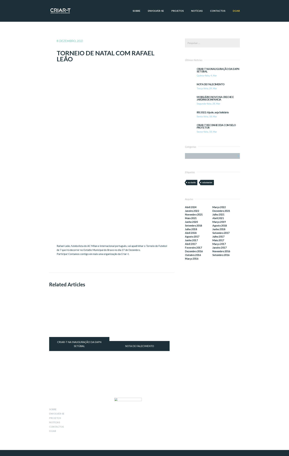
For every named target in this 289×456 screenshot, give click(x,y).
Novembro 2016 (221, 251)
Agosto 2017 (192, 236)
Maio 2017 (218, 240)
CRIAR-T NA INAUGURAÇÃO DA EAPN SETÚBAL (218, 70)
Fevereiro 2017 (193, 247)
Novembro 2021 (194, 214)
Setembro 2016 (220, 254)
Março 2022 (219, 207)
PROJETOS (177, 10)
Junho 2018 (218, 229)
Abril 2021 (218, 218)
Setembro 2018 (193, 225)
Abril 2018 (190, 232)
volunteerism (207, 182)
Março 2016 (191, 258)
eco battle (192, 182)
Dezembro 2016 (194, 251)
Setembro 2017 (220, 232)
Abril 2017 (190, 243)
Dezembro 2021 (221, 210)
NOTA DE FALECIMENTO (210, 84)
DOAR (236, 10)
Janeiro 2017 (219, 247)
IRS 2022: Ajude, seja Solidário (213, 112)
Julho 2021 (218, 214)
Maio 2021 (191, 218)
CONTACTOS (217, 10)
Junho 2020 (191, 221)
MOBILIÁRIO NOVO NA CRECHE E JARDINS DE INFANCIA (215, 98)
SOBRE (136, 10)
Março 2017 (219, 243)
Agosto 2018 (219, 225)
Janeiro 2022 (192, 210)
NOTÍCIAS (197, 10)
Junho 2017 (191, 240)
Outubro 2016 (193, 254)
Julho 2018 (191, 229)
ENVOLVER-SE (156, 10)
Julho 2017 (218, 236)
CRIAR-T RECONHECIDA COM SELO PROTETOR (216, 126)
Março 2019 (219, 221)
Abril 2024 (190, 207)
